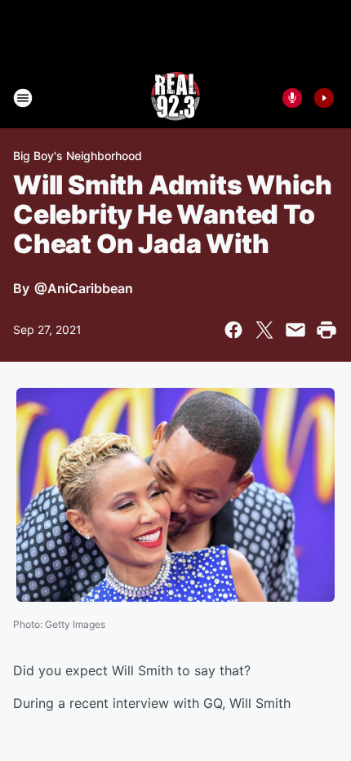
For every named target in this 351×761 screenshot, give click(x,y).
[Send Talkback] (292, 98)
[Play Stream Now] (324, 98)
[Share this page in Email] (295, 329)
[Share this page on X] (264, 329)
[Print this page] (326, 329)
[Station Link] (175, 98)
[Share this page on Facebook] (233, 329)
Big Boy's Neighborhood (77, 155)
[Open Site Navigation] (23, 98)
